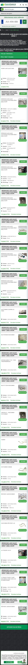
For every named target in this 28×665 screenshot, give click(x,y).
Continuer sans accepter (19, 653)
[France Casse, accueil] (8, 4)
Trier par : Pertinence (14, 54)
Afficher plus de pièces (14, 627)
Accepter (9, 662)
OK (24, 22)
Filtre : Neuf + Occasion (14, 57)
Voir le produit (24, 75)
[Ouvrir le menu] (26, 5)
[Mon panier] (23, 5)
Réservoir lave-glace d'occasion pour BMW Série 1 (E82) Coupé (9, 63)
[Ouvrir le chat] (24, 661)
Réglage (20, 662)
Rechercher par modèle (8, 26)
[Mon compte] (20, 5)
